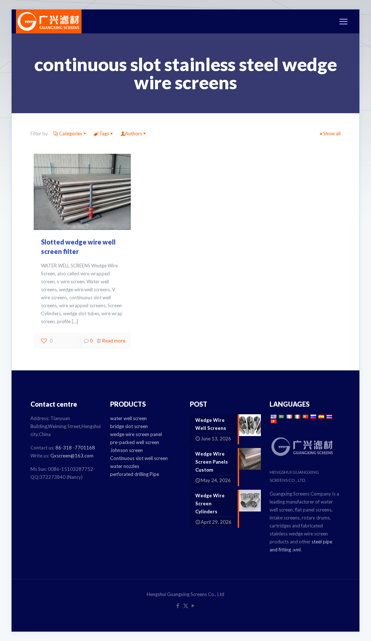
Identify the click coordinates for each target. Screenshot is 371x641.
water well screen (128, 418)
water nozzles (124, 466)
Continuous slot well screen (139, 458)
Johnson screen (126, 450)
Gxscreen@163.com (71, 456)
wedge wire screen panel (136, 434)
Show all (332, 133)
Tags (104, 133)
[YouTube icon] (193, 605)
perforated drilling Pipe (134, 474)
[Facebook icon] (178, 605)
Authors (133, 133)
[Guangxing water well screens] (49, 21)
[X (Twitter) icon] (185, 605)
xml (297, 549)
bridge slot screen (129, 426)
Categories (70, 133)
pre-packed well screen (134, 442)
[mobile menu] (343, 21)
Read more (113, 341)
